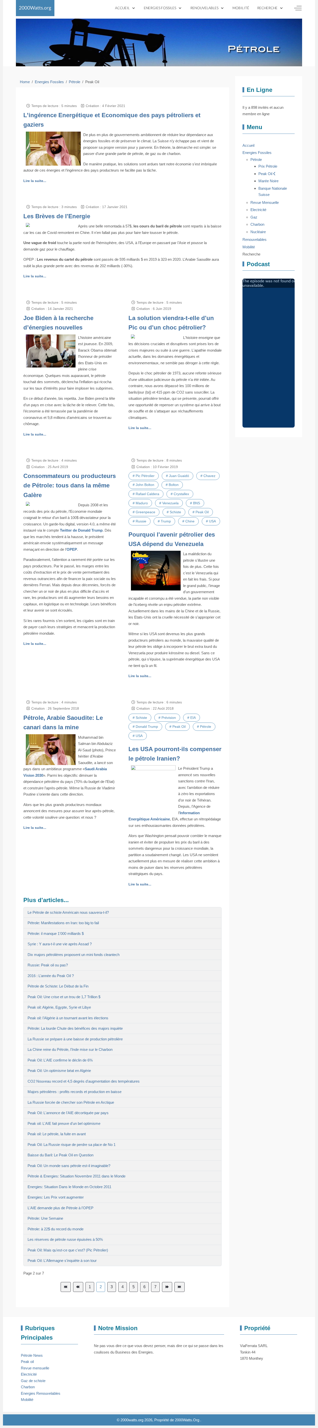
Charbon (28, 1387)
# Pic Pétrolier (144, 476)
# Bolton (172, 485)
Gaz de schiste (33, 1381)
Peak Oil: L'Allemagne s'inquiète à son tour (62, 1260)
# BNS (195, 503)
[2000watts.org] (35, 8)
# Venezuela (169, 503)
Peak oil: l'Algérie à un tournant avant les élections (68, 1018)
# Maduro (140, 503)
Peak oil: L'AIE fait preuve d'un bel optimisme (64, 1123)
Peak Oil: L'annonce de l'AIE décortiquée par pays (68, 1113)
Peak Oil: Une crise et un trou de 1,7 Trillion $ (64, 997)
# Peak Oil (201, 512)
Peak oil (27, 1361)
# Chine (188, 521)
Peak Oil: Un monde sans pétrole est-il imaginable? (69, 1166)
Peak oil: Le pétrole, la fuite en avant (57, 1134)
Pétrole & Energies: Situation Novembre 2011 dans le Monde (76, 1176)
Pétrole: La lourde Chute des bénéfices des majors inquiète (75, 1028)
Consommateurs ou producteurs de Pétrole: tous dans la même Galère (69, 485)
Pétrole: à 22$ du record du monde (55, 1229)
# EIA (191, 718)
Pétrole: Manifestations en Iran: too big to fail (63, 923)
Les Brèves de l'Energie (56, 216)
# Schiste (174, 512)
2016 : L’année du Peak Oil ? (51, 976)
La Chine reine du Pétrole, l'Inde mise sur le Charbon (70, 1049)
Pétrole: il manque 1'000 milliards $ (56, 933)
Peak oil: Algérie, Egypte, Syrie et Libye (59, 1007)
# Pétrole (204, 727)
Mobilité (27, 1399)
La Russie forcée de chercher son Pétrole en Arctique (71, 1102)
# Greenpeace (144, 512)
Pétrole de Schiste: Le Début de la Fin (58, 986)
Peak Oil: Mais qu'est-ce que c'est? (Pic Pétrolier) (68, 1250)
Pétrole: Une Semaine (45, 1218)
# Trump (164, 521)
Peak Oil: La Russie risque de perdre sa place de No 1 (72, 1144)
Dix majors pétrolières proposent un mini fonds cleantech (73, 954)
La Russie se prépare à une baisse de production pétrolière (75, 1039)
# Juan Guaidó (177, 476)
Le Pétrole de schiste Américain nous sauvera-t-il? (68, 912)
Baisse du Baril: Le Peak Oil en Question (60, 1155)
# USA (211, 521)
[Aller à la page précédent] (78, 1287)
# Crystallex (180, 494)
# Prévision (167, 718)
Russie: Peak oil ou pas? (48, 965)
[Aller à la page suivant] (167, 1287)
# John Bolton (143, 485)
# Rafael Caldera (146, 494)
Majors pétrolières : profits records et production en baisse (74, 1092)
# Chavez (207, 476)
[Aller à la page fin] (179, 1287)
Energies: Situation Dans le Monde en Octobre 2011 (69, 1187)
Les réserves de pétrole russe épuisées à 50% (65, 1239)
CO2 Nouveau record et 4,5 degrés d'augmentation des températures (84, 1081)
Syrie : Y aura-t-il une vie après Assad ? (60, 944)
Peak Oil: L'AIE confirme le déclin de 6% (60, 1060)
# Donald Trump (145, 727)
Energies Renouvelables (40, 1393)
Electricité (29, 1374)
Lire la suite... (34, 181)
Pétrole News (32, 1355)
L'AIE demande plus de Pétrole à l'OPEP (60, 1208)
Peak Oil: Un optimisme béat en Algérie (59, 1070)
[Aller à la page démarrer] (66, 1287)
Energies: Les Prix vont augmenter (56, 1197)
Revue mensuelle (35, 1368)
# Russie (139, 521)
